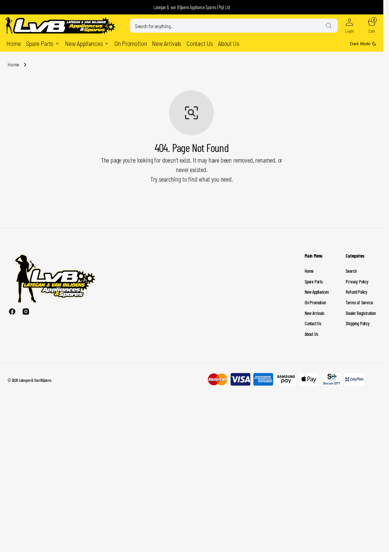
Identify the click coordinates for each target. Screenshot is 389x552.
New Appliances (317, 292)
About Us (311, 334)
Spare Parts (314, 281)
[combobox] (234, 26)
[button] (349, 26)
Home (13, 64)
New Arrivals (314, 313)
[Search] (328, 25)
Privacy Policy (357, 281)
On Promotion (315, 302)
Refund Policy (356, 292)
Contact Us (313, 323)
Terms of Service (359, 302)
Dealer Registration (361, 313)
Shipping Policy (357, 323)
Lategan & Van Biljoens (35, 380)
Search (351, 271)
